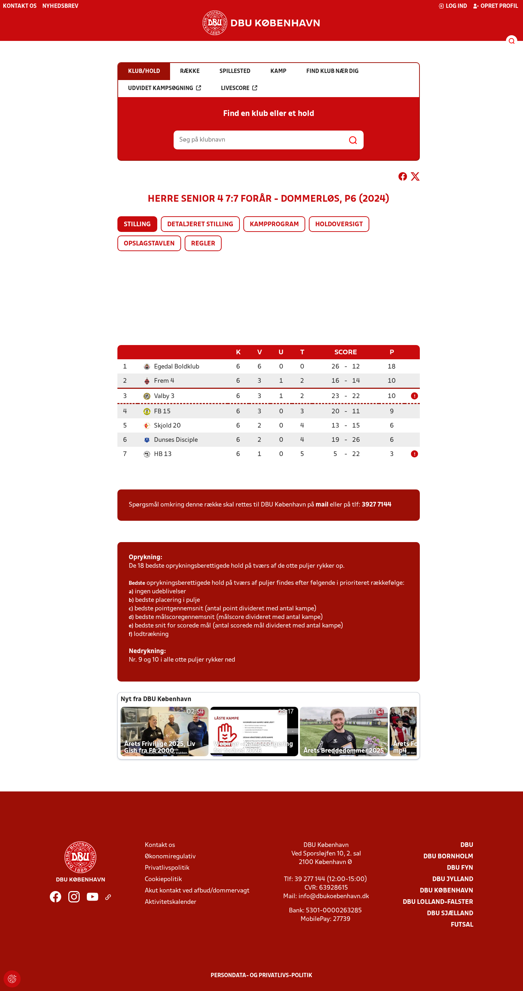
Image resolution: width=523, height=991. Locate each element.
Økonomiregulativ (170, 857)
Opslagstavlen (149, 244)
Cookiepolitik (163, 879)
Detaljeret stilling (200, 225)
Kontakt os (20, 6)
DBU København (446, 891)
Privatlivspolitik (167, 868)
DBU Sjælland (450, 914)
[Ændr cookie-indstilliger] (12, 978)
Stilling (137, 225)
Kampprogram (274, 225)
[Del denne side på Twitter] (415, 178)
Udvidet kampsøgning (160, 88)
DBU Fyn (460, 868)
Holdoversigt (339, 225)
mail (322, 505)
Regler (203, 244)
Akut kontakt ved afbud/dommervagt (197, 891)
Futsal (462, 925)
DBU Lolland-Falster (438, 902)
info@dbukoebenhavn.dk (334, 897)
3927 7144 (376, 505)
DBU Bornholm (448, 857)
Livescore (235, 88)
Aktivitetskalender (170, 902)
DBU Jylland (452, 879)
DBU (466, 845)
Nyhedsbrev (60, 6)
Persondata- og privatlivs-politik (261, 975)
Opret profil (499, 6)
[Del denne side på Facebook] (402, 178)
